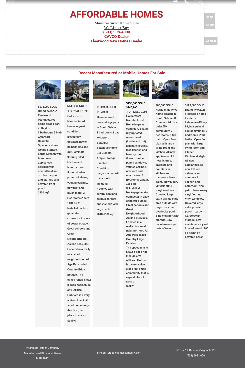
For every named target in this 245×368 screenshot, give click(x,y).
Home (209, 17)
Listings (211, 33)
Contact (211, 40)
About (210, 25)
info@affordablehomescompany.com (119, 352)
